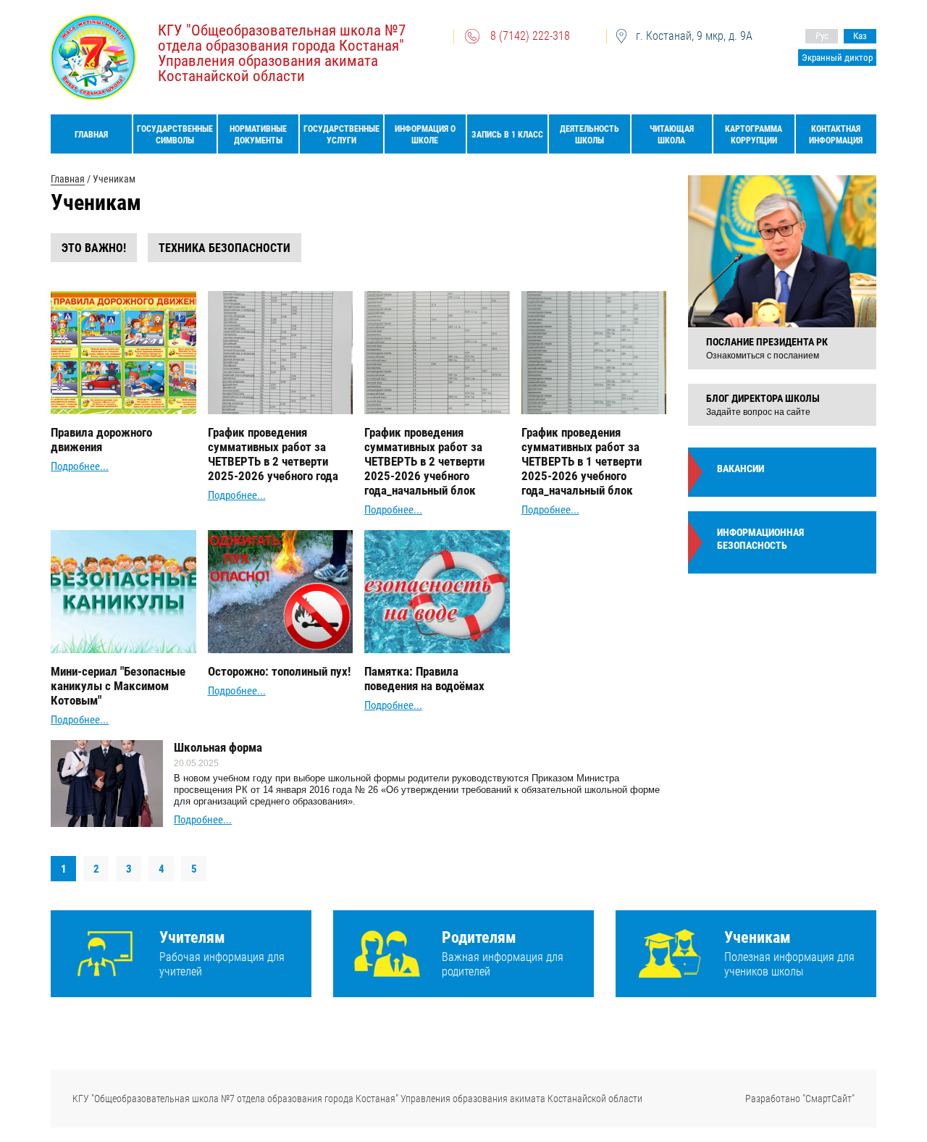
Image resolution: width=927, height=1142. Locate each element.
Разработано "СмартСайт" (800, 1098)
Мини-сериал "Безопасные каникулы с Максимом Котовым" (118, 686)
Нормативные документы (258, 135)
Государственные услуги (341, 135)
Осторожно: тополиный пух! (279, 671)
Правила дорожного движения (101, 439)
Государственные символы (175, 135)
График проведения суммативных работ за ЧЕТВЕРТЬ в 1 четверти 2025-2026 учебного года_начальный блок (581, 461)
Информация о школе (425, 135)
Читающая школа (672, 135)
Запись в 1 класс (507, 135)
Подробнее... (80, 466)
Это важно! (94, 248)
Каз (860, 35)
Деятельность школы (589, 135)
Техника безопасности (224, 248)
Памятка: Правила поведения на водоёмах (424, 678)
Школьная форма (218, 747)
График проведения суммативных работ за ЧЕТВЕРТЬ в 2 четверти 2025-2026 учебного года (273, 454)
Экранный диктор (837, 57)
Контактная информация (836, 135)
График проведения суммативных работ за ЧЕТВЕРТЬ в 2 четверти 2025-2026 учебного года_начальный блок (424, 461)
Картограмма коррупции (753, 135)
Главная (91, 135)
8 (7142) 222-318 (530, 36)
